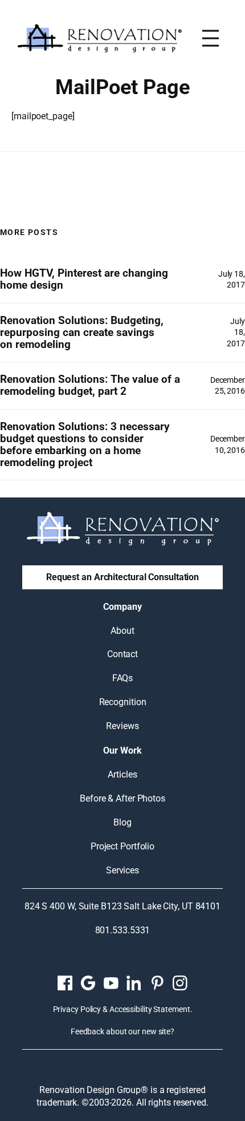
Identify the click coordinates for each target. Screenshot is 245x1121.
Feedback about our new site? (122, 1031)
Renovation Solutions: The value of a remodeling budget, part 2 (90, 386)
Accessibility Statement (149, 1009)
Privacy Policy (77, 1009)
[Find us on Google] (88, 983)
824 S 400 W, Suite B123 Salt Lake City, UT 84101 (122, 906)
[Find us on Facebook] (65, 983)
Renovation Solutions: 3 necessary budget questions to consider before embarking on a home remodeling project (85, 444)
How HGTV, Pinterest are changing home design (84, 280)
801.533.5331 (122, 930)
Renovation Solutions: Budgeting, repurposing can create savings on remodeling (82, 332)
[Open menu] (210, 38)
